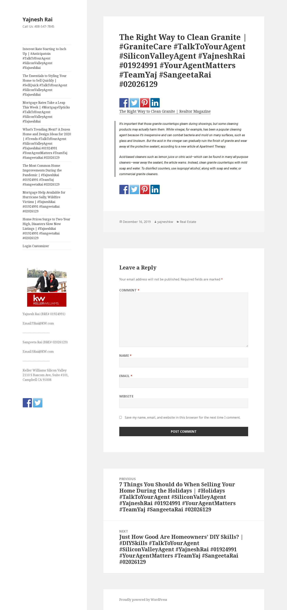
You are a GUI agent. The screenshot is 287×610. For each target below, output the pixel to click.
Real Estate (188, 222)
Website (126, 396)
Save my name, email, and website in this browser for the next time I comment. (182, 417)
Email (125, 376)
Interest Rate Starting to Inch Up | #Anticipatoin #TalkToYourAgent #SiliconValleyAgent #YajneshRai (44, 58)
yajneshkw (165, 222)
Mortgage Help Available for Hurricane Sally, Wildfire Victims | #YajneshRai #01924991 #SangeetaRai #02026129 (44, 201)
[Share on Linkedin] (155, 102)
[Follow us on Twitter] (37, 402)
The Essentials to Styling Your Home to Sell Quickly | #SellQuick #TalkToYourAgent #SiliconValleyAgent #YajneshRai (45, 85)
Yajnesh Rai (38, 19)
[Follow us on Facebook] (27, 402)
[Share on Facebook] (124, 102)
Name (125, 355)
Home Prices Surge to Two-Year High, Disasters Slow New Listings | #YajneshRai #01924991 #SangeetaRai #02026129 (46, 228)
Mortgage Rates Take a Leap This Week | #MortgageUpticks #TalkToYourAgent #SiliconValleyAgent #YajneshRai (46, 111)
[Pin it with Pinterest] (144, 102)
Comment (129, 290)
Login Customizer (36, 246)
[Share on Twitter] (134, 102)
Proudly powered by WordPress (143, 599)
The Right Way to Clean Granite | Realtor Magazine (165, 111)
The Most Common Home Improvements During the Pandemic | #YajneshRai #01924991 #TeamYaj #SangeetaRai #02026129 (42, 175)
